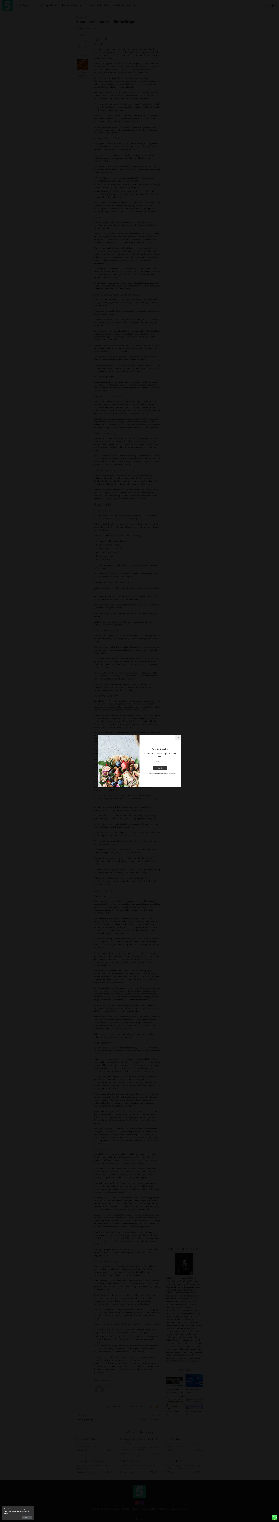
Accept (27, 1517)
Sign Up (160, 768)
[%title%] (178, 737)
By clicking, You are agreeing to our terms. (161, 773)
